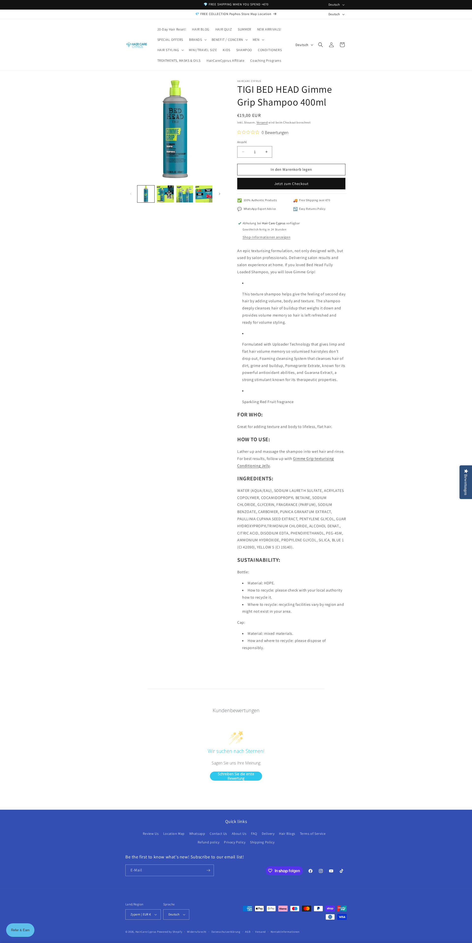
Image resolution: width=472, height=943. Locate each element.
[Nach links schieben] (130, 193)
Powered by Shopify (169, 931)
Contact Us (218, 833)
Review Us (151, 833)
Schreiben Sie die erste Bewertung (236, 776)
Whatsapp (197, 833)
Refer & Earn (20, 930)
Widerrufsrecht (196, 931)
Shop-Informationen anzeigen (266, 237)
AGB (247, 931)
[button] (197, 39)
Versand (262, 122)
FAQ (254, 833)
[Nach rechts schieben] (219, 193)
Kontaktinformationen (285, 931)
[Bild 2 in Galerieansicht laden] (165, 193)
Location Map (174, 833)
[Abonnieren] (208, 870)
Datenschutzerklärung (225, 931)
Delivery (268, 833)
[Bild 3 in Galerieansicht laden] (184, 193)
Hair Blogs (287, 833)
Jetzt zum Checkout (291, 183)
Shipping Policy (262, 842)
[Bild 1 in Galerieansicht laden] (145, 193)
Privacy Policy (234, 842)
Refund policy (209, 842)
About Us (239, 833)
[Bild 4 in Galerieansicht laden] (203, 193)
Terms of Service (313, 833)
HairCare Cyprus (146, 931)
